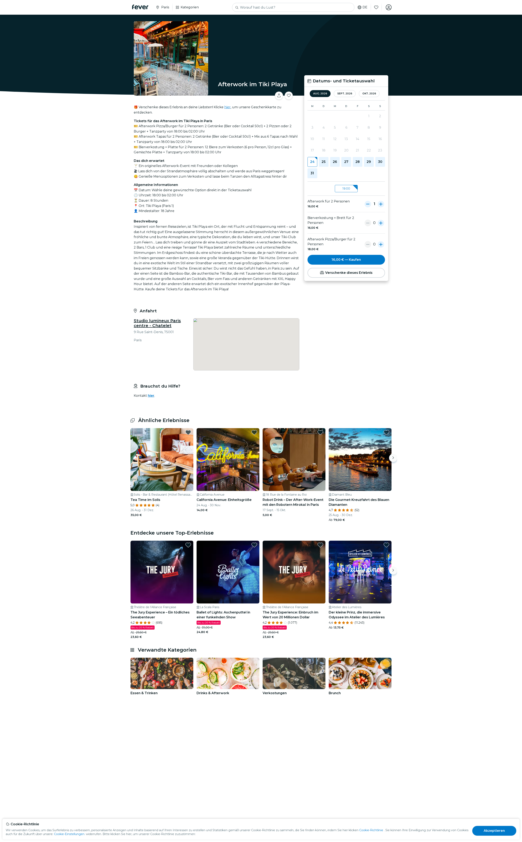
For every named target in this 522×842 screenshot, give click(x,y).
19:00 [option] (346, 188)
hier (227, 107)
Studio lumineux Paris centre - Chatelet (157, 323)
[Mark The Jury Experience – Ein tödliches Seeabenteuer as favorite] (188, 545)
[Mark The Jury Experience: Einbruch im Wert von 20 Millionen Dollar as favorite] (320, 545)
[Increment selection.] (381, 204)
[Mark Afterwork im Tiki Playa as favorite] (289, 96)
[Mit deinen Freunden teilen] (279, 96)
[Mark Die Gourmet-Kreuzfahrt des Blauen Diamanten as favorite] (386, 432)
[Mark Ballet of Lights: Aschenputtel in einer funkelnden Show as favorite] (254, 545)
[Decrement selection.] (368, 204)
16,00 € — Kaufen (346, 260)
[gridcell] (312, 162)
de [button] (365, 7)
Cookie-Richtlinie (371, 830)
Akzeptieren (494, 831)
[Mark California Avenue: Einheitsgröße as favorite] (254, 432)
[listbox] (346, 189)
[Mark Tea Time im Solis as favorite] (188, 432)
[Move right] (393, 458)
